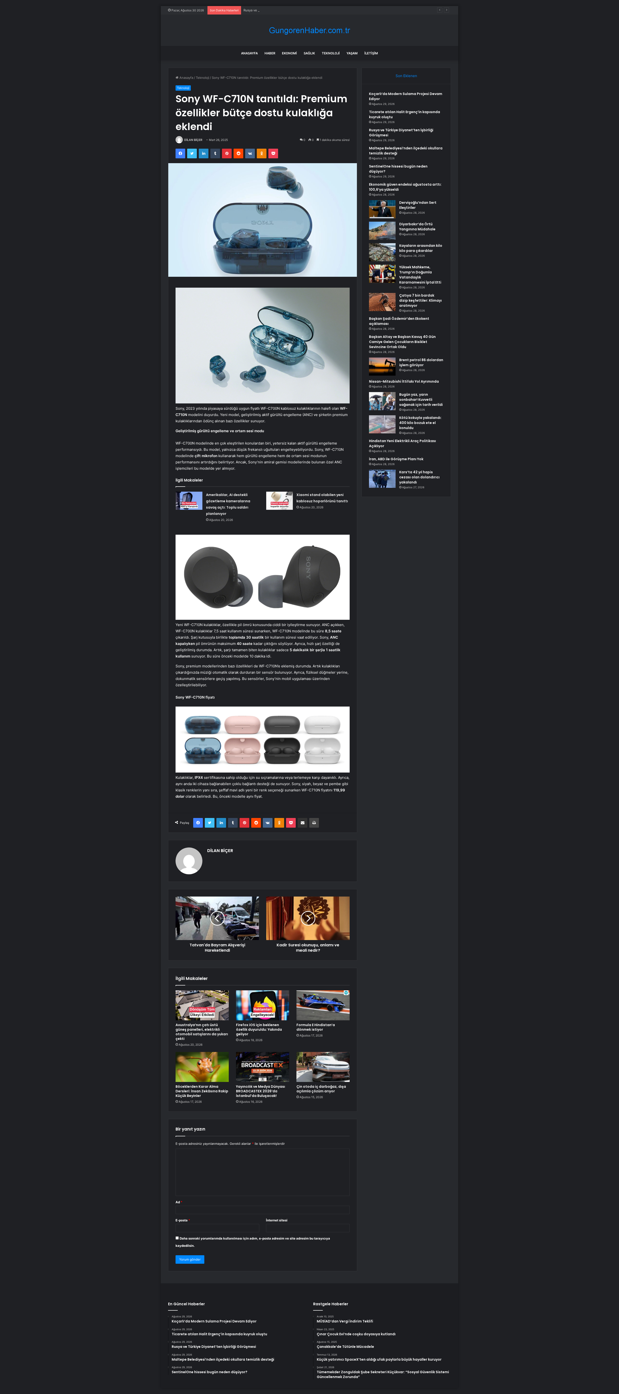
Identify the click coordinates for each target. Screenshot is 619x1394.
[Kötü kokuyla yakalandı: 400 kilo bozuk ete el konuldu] (382, 424)
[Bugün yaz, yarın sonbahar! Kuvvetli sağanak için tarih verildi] (382, 401)
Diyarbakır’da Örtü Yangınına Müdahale (417, 227)
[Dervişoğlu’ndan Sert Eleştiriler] (382, 209)
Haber (270, 53)
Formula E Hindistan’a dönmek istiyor (315, 1027)
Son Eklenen (406, 75)
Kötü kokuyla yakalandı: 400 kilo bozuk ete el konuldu (420, 422)
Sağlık (309, 53)
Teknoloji (331, 53)
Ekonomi (289, 53)
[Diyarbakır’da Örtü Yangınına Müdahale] (382, 231)
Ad (179, 1202)
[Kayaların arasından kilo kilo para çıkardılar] (382, 252)
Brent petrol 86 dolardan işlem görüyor (421, 362)
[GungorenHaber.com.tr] (309, 30)
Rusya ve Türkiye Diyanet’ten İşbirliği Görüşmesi (279, 10)
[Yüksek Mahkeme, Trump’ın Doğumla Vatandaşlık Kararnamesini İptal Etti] (382, 274)
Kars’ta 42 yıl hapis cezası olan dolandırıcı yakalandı (419, 477)
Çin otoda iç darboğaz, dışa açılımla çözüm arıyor (321, 1089)
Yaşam (352, 53)
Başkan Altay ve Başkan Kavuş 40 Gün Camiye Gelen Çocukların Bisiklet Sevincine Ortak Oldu (402, 341)
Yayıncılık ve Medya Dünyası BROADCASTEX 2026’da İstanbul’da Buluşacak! (260, 1091)
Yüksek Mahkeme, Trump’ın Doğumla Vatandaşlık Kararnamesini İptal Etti (420, 275)
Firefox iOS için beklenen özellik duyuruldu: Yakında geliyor (259, 1029)
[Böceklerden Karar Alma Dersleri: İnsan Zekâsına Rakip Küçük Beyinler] (202, 1067)
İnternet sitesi (276, 1220)
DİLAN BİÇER (193, 140)
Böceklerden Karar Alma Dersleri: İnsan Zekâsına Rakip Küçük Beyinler (202, 1091)
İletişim (371, 53)
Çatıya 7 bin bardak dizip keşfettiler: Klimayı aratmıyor (420, 300)
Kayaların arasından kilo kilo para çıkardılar (420, 248)
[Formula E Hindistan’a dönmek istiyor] (323, 1005)
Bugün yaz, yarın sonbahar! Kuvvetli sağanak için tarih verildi (421, 399)
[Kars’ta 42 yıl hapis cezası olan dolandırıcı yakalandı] (382, 479)
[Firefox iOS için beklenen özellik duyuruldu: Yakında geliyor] (262, 1005)
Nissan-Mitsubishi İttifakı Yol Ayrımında (404, 381)
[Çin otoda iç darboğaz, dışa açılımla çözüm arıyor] (323, 1067)
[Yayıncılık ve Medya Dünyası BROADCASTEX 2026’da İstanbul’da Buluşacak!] (262, 1067)
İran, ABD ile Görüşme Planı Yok (396, 459)
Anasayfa (249, 53)
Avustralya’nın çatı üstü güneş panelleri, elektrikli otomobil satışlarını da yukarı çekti (202, 1031)
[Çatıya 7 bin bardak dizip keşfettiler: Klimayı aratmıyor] (382, 302)
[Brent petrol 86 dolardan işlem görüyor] (382, 367)
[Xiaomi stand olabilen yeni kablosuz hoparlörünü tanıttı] (279, 501)
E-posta (183, 1220)
